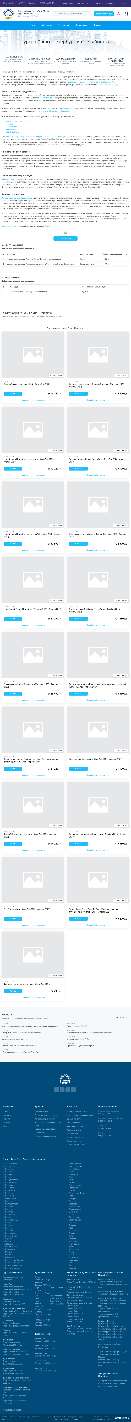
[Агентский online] (126, 14)
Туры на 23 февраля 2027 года (16, 1326)
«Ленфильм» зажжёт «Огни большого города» (21, 1033)
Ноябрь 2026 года (42, 1320)
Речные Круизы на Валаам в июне (112, 1332)
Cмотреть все (121, 1017)
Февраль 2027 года (43, 1285)
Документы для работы (77, 1119)
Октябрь (38, 1312)
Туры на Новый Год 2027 (13, 1295)
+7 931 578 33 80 (105, 1128)
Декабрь (38, 1323)
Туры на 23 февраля (11, 1323)
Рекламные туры (74, 1141)
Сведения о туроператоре (46, 1115)
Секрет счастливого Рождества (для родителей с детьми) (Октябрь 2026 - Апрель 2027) (97, 685)
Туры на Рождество (11, 1301)
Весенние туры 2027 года (46, 1348)
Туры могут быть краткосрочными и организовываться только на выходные (34, 137)
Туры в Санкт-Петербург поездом (112, 1352)
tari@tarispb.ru (9, 3)
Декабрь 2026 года (43, 1325)
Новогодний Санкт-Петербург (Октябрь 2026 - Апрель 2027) (32, 609)
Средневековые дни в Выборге (15, 1039)
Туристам (79, 3)
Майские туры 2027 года (45, 1356)
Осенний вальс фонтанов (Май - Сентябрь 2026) (27, 384)
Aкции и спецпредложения (78, 1111)
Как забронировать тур (45, 1119)
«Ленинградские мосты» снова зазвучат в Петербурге (90, 1033)
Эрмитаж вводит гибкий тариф (80, 1046)
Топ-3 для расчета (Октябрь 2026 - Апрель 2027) (27, 909)
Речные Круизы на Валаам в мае (112, 1329)
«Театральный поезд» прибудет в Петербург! (21, 1052)
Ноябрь (38, 1317)
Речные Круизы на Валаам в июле (112, 1334)
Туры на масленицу (11, 1342)
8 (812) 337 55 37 (105, 1114)
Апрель (38, 1290)
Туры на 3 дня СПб (74, 1308)
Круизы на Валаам (106, 1324)
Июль (37, 1301)
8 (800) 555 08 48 (47, 3)
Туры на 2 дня (72, 1306)
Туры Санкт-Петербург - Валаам (112, 1301)
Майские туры (41, 1353)
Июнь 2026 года (56, 1298)
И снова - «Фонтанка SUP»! (78, 1039)
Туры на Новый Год (11, 1292)
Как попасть (7, 226)
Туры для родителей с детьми (79, 1328)
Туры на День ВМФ (11, 1380)
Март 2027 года (56, 1288)
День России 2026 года (13, 1373)
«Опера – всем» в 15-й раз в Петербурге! (19, 1046)
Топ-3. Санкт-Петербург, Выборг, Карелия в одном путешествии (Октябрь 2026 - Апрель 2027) (93, 910)
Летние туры (40, 1361)
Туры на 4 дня (72, 1311)
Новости (6, 1119)
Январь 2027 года (42, 1280)
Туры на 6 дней (73, 1316)
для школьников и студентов (19, 121)
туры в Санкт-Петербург (108, 85)
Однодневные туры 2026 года (79, 1303)
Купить (13, 394)
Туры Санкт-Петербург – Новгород (113, 1294)
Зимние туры (40, 1338)
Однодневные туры (75, 1300)
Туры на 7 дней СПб (75, 1319)
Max (23, 3)
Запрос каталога (74, 1130)
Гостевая (109, 3)
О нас (5, 1111)
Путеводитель (41, 1133)
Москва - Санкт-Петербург (109, 1360)
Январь (38, 1277)
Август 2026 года (57, 1304)
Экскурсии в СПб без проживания (112, 1381)
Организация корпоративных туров (17, 198)
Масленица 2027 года (12, 1345)
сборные (9, 124)
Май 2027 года (56, 1296)
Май (36, 1296)
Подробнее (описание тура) (33, 400)
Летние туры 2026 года (45, 1363)
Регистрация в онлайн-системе (80, 1115)
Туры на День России (12, 1371)
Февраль (38, 1282)
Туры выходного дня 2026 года (80, 1298)
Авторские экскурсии (107, 1386)
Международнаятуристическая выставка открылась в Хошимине (30, 1026)
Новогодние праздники (13, 1287)
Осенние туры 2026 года (45, 1371)
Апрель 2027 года (42, 1293)
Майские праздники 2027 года (16, 1354)
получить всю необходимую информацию (52, 111)
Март (37, 1288)
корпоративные (13, 127)
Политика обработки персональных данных (101, 1418)
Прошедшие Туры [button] (12, 1410)
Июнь (37, 1298)
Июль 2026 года (56, 1301)
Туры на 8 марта (10, 1333)
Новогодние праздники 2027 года (17, 1289)
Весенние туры (41, 1346)
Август (38, 1304)
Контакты (99, 3)
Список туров (65, 238)
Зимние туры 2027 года (45, 1341)
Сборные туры (8, 179)
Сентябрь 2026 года (43, 1309)
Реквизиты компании (76, 1137)
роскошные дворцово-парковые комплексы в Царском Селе (91, 82)
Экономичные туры (75, 1322)
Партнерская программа (45, 1136)
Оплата (89, 3)
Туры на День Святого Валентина (17, 1311)
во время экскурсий (45, 98)
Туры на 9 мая (9, 1361)
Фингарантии (72, 1134)
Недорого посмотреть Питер (79, 1280)
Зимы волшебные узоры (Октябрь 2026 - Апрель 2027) (95, 759)
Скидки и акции (41, 1111)
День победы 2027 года (13, 1364)
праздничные (12, 129)
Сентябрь (39, 1306)
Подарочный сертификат (45, 1129)
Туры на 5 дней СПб (75, 1314)
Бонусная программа (76, 1126)
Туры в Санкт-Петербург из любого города (24, 1159)
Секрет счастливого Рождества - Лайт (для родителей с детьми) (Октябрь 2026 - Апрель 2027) (31, 760)
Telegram (32, 3)
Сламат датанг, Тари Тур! (78, 1026)
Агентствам (68, 3)
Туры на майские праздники (15, 1352)
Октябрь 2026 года (43, 1314)
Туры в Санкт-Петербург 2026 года (81, 1282)
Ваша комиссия (73, 1123)
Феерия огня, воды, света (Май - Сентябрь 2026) (27, 984)
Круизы (97, 25)
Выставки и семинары (76, 1145)
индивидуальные (13, 132)
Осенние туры (41, 1368)
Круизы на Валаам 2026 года (110, 1326)
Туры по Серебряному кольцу (110, 1282)
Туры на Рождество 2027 (14, 1304)
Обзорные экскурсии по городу (111, 1383)
